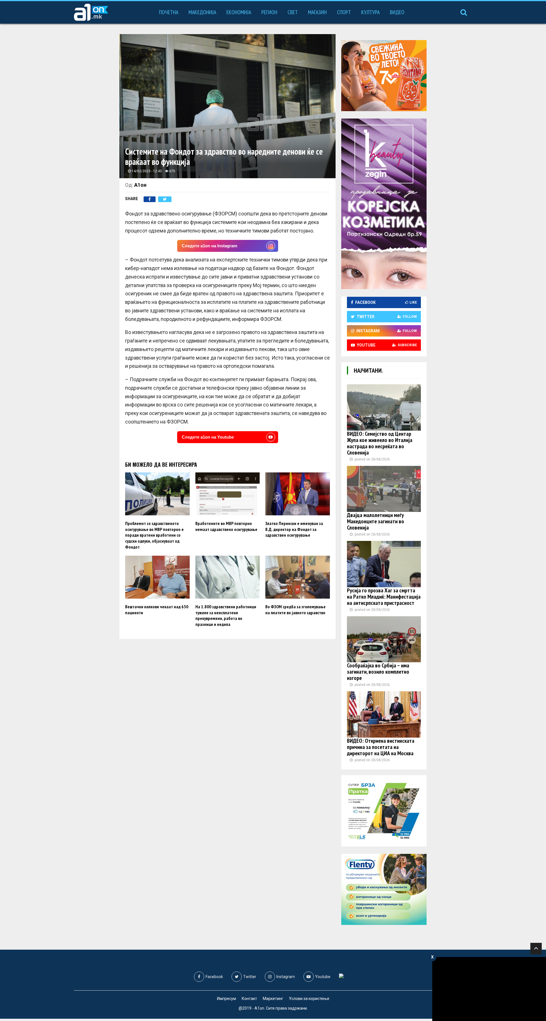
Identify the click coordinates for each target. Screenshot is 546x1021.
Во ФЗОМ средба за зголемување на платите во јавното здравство (295, 609)
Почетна (168, 12)
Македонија (202, 12)
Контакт (249, 998)
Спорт (344, 12)
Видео (397, 12)
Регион (269, 12)
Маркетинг (273, 998)
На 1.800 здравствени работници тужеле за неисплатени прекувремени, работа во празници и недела (225, 615)
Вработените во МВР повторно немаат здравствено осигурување (226, 526)
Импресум (226, 998)
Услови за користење (309, 998)
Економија (238, 12)
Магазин (317, 12)
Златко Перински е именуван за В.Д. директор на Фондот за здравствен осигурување (294, 529)
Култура (370, 12)
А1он (140, 185)
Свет (293, 12)
